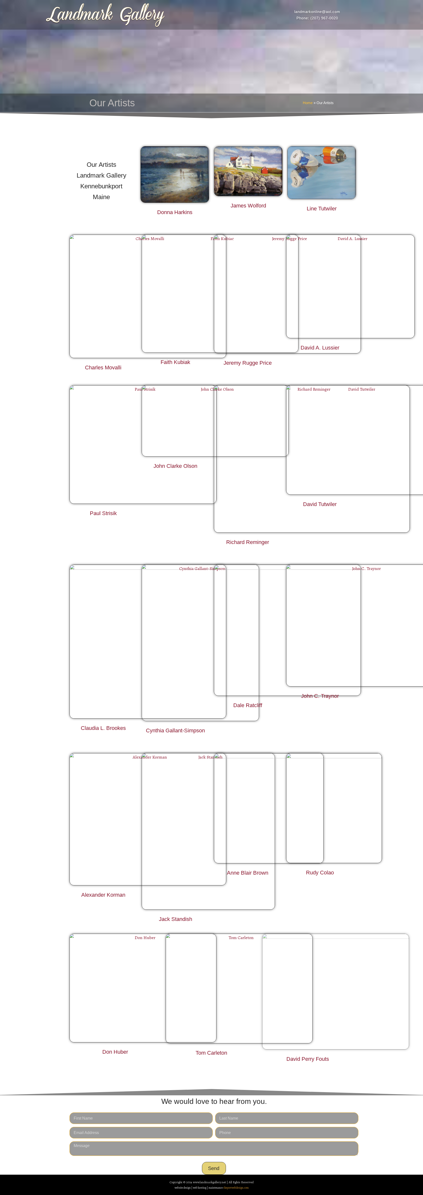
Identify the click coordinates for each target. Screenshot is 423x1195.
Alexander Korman (103, 895)
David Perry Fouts (307, 1059)
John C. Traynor (320, 696)
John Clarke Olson (175, 466)
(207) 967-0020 (324, 18)
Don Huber (115, 1052)
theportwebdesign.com (236, 1188)
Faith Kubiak (175, 362)
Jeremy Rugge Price (247, 363)
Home (308, 103)
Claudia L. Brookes (103, 728)
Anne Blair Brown (247, 873)
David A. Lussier (320, 348)
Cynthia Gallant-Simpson (175, 730)
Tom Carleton (211, 1053)
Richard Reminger (247, 542)
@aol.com (331, 12)
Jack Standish (175, 919)
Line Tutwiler (322, 208)
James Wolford (248, 206)
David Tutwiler (320, 504)
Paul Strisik (103, 513)
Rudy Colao (320, 872)
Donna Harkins (174, 212)
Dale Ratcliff (247, 705)
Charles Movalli (103, 367)
